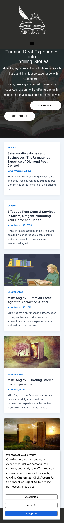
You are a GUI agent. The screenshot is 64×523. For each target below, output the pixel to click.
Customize (31, 496)
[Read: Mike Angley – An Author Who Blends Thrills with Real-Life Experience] (32, 434)
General (12, 147)
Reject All (31, 505)
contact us (19, 116)
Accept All (31, 513)
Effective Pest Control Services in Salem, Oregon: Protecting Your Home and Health (31, 216)
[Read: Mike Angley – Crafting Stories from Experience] (32, 351)
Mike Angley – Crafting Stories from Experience (30, 382)
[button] (32, 44)
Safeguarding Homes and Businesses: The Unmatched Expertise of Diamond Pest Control (29, 159)
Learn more (45, 105)
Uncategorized (15, 292)
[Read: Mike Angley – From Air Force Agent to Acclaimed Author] (32, 269)
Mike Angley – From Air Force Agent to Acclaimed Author (30, 300)
